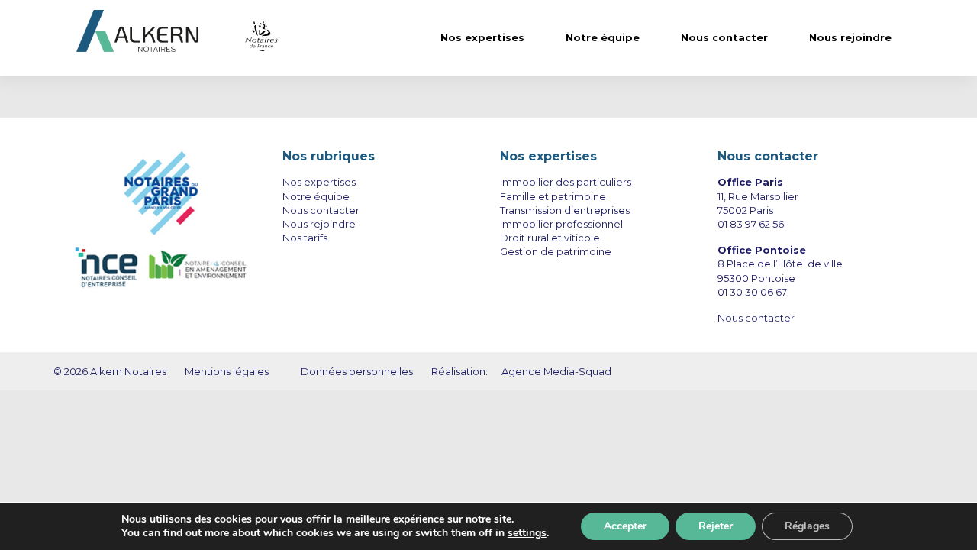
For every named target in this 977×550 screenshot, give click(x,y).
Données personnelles (357, 371)
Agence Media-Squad (556, 371)
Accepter (625, 526)
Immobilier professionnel (561, 224)
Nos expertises (482, 37)
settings (527, 533)
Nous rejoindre (850, 37)
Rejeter (715, 526)
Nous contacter (724, 37)
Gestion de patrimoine (555, 251)
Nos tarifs (304, 237)
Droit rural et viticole (550, 237)
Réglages (807, 526)
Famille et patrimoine (553, 196)
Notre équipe (603, 37)
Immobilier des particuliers (565, 182)
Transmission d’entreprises (565, 210)
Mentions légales (228, 371)
